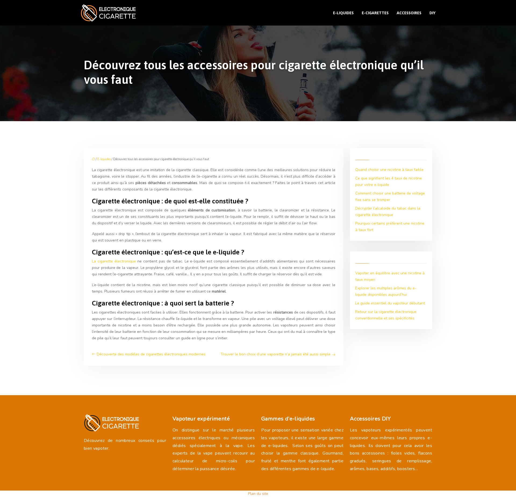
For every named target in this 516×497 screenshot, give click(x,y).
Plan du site (258, 493)
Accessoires (409, 12)
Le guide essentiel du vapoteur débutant (390, 303)
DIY (432, 12)
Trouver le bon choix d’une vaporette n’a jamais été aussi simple (276, 354)
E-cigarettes (375, 12)
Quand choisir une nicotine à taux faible (389, 169)
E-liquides (343, 12)
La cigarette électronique (114, 261)
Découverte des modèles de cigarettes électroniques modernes (151, 354)
